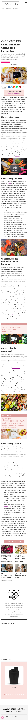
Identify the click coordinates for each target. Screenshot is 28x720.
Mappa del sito (18, 711)
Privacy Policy (21, 709)
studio (9, 183)
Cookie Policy (9, 711)
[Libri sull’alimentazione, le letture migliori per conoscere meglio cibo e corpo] (7, 568)
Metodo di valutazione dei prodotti (14, 708)
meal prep (17, 156)
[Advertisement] (14, 24)
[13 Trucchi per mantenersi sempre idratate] (21, 568)
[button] (4, 694)
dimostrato (14, 315)
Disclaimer (13, 709)
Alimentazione (5, 62)
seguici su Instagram (13, 93)
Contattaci (6, 709)
